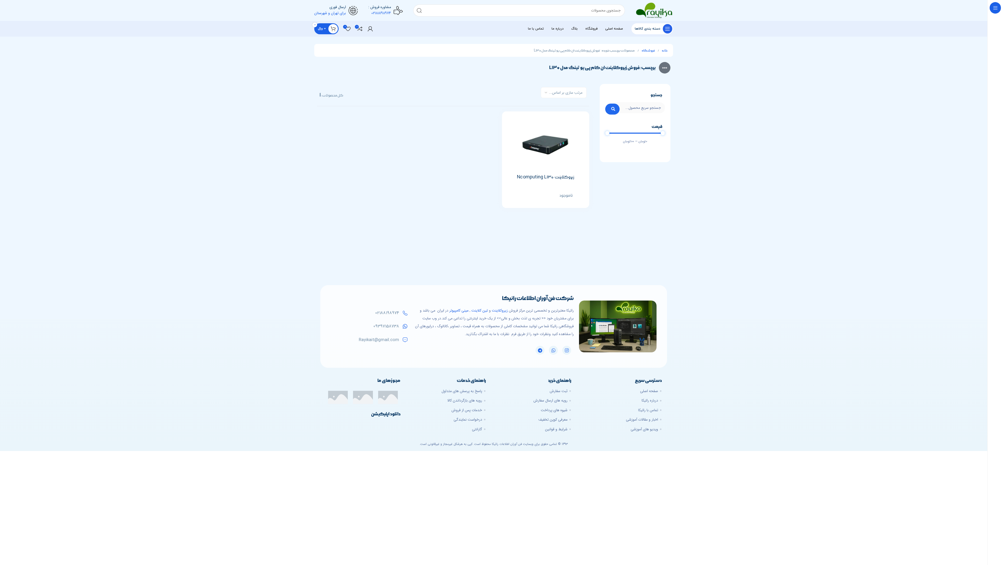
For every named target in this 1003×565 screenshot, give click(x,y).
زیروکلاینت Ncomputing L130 (545, 177)
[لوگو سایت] (654, 10)
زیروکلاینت (500, 310)
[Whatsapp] (553, 350)
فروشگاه (648, 50)
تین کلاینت (479, 310)
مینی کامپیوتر (459, 310)
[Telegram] (540, 350)
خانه (665, 50)
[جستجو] (419, 10)
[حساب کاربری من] (370, 29)
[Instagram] (566, 350)
